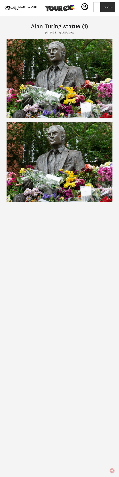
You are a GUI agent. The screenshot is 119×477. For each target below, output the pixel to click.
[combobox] (97, 7)
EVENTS (32, 7)
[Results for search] (97, 13)
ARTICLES (19, 7)
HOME (7, 7)
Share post (68, 32)
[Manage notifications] (112, 470)
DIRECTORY (11, 9)
